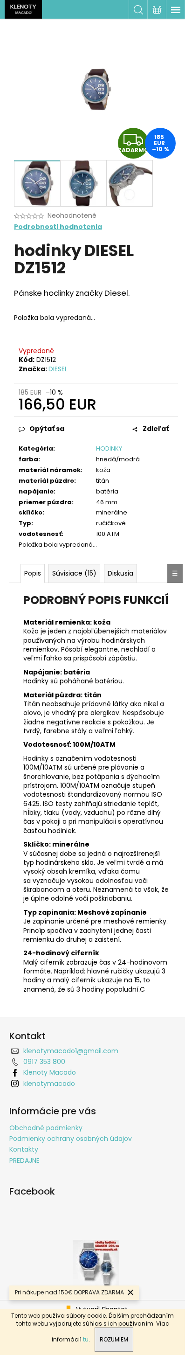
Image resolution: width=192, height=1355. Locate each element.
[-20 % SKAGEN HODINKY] (96, 1262)
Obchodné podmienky (45, 1128)
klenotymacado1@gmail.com (70, 1051)
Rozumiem (114, 1339)
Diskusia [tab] (120, 573)
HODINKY (109, 448)
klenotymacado (49, 1083)
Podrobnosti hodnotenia (58, 226)
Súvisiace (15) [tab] (74, 573)
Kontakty (23, 1149)
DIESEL (58, 369)
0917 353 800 (44, 1061)
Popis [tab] (32, 573)
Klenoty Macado (49, 1072)
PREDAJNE (24, 1160)
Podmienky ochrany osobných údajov (70, 1138)
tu (86, 1339)
